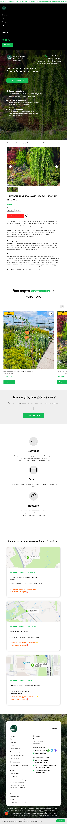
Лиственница (20, 143)
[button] (7, 45)
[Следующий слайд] (56, 166)
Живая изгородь (15, 762)
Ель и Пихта (14, 742)
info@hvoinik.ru (40, 753)
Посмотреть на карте (18, 592)
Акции (12, 799)
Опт (3, 25)
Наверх (54, 728)
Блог (11, 791)
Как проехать (14, 776)
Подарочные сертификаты (19, 765)
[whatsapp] (6, 40)
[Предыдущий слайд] (10, 166)
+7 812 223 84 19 (41, 750)
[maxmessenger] (9, 40)
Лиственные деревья (17, 755)
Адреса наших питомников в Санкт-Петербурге (33, 541)
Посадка (5, 22)
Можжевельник (15, 749)
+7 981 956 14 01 (54, 56)
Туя (11, 739)
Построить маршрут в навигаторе (23, 589)
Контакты (5, 32)
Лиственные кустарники (18, 752)
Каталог (4, 15)
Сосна (12, 745)
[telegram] (3, 40)
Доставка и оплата (16, 794)
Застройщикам (7, 29)
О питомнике (14, 773)
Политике (39, 821)
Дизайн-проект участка (18, 802)
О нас (4, 18)
